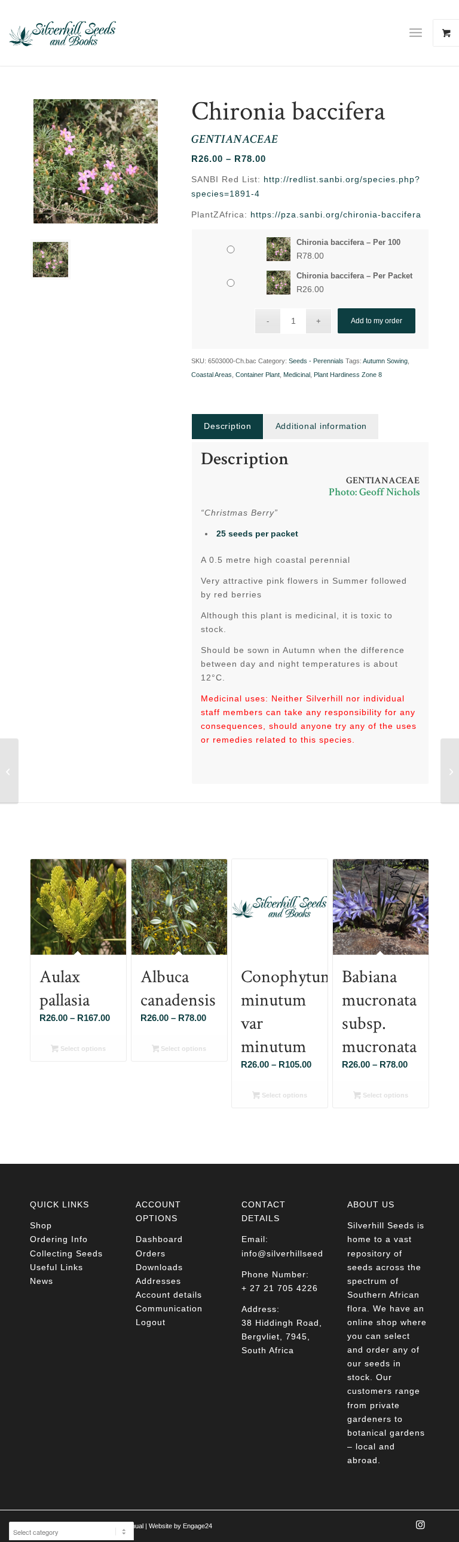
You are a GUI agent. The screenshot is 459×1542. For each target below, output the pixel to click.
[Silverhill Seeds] (63, 33)
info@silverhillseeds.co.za (297, 1253)
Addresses (158, 1281)
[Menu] (415, 33)
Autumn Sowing (385, 360)
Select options (82, 1048)
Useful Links (56, 1267)
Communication (169, 1308)
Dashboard (159, 1239)
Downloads (159, 1267)
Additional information (322, 426)
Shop (41, 1225)
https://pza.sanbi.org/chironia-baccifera (335, 214)
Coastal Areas (211, 374)
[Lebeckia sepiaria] (9, 771)
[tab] (227, 426)
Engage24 (197, 1525)
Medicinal (296, 374)
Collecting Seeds (66, 1253)
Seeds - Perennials (316, 360)
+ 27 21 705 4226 (279, 1288)
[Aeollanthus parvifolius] (449, 771)
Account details (169, 1294)
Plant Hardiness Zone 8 (348, 374)
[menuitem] (420, 33)
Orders (151, 1253)
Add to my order (376, 321)
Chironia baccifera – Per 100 (348, 242)
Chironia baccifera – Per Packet (354, 275)
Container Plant (257, 374)
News (41, 1281)
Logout (151, 1322)
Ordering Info (59, 1239)
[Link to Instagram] (420, 1528)
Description (227, 426)
